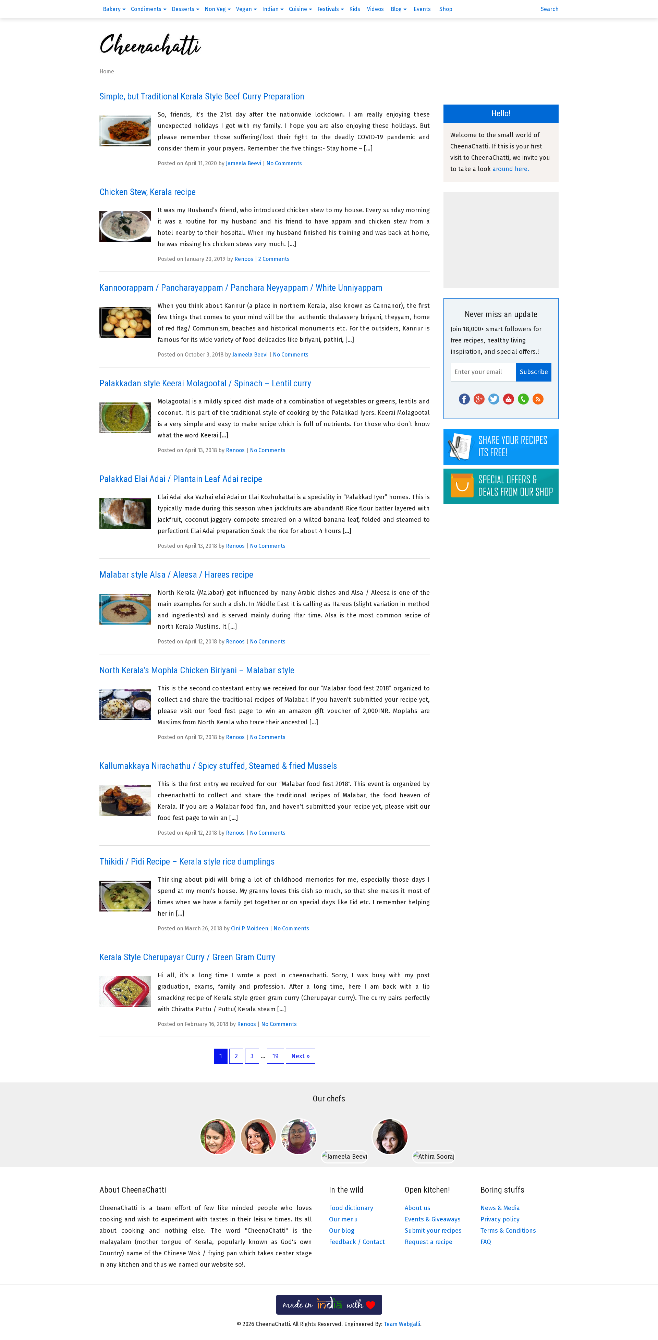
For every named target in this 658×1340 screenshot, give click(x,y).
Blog (396, 9)
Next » (300, 1056)
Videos (375, 9)
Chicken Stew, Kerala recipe (147, 192)
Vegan (244, 9)
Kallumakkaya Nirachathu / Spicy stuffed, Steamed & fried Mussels (218, 766)
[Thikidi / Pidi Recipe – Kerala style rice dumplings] (125, 896)
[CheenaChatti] (150, 53)
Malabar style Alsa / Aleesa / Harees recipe (176, 574)
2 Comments (274, 259)
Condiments (146, 9)
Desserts (183, 9)
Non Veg (215, 9)
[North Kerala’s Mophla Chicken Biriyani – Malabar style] (125, 705)
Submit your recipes (433, 1230)
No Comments (284, 163)
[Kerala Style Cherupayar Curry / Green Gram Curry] (125, 992)
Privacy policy (500, 1219)
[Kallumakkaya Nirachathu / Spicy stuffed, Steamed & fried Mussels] (125, 801)
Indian (270, 9)
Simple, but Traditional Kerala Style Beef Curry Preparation (201, 96)
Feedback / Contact (357, 1242)
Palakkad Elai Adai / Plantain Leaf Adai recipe (180, 479)
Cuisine (298, 9)
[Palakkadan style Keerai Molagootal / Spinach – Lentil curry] (125, 418)
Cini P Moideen (249, 928)
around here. (510, 169)
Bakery (112, 9)
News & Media (500, 1208)
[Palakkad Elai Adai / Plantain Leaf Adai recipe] (125, 514)
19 (275, 1056)
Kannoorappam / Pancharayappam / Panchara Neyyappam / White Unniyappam (240, 287)
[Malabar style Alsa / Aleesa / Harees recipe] (125, 609)
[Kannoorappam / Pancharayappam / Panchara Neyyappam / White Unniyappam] (125, 322)
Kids (354, 9)
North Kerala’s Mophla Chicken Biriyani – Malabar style (196, 670)
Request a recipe (428, 1242)
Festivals (328, 9)
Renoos (243, 259)
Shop (445, 9)
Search (550, 9)
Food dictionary (351, 1208)
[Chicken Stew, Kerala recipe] (125, 227)
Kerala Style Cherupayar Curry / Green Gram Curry (187, 957)
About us (417, 1208)
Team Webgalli (402, 1324)
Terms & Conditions (508, 1230)
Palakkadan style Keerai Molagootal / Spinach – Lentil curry (205, 383)
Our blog (341, 1230)
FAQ (485, 1242)
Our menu (343, 1219)
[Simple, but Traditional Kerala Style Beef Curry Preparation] (125, 131)
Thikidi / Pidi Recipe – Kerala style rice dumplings (187, 861)
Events (422, 9)
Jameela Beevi (243, 163)
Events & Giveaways (433, 1219)
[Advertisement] (501, 240)
